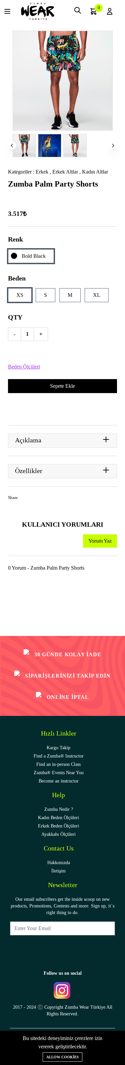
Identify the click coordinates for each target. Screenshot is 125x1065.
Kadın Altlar (95, 172)
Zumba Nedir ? (58, 809)
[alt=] (37, 11)
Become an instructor (59, 781)
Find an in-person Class (58, 764)
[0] (94, 11)
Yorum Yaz (100, 541)
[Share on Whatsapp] (54, 499)
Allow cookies (62, 1057)
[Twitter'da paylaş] (35, 499)
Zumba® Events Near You (59, 772)
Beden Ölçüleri (24, 366)
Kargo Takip (58, 747)
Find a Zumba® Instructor (59, 756)
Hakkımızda (58, 862)
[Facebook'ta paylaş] (25, 499)
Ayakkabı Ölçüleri (58, 834)
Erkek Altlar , (67, 172)
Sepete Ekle (62, 386)
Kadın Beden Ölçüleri (58, 817)
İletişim (58, 870)
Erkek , (44, 172)
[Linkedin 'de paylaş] (45, 499)
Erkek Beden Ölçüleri (58, 825)
